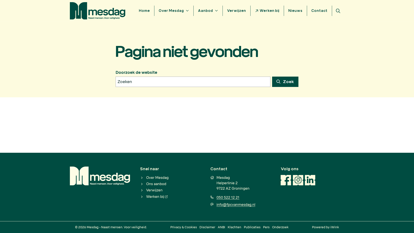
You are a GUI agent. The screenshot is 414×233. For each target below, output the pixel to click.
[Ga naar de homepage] (97, 10)
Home (144, 11)
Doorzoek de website (136, 72)
